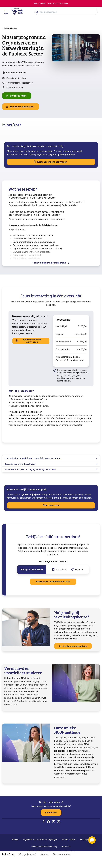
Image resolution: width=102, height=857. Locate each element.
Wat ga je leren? (27, 854)
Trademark (66, 846)
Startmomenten (62, 854)
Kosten (44, 854)
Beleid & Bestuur (11, 28)
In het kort (8, 854)
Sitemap (15, 839)
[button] (92, 840)
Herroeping (85, 839)
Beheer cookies (69, 839)
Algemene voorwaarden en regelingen (40, 839)
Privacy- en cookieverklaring (44, 846)
